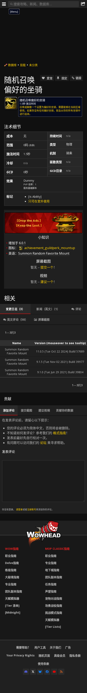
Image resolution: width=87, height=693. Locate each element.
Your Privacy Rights (20, 655)
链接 (78, 78)
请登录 (19, 509)
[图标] (11, 103)
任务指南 (50, 584)
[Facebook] (47, 672)
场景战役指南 (53, 605)
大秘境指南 (12, 577)
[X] (33, 672)
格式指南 (59, 433)
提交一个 (46, 267)
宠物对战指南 (53, 598)
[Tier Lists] (53, 627)
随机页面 (44, 655)
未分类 (33, 65)
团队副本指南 (13, 591)
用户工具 (40, 647)
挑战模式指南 (53, 613)
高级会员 (59, 655)
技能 (23, 65)
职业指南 (10, 556)
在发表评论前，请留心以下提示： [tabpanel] (37, 464)
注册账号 (31, 509)
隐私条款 (75, 655)
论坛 (43, 442)
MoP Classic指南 (57, 549)
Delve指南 (12, 563)
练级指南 (10, 570)
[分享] (83, 4)
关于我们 (55, 647)
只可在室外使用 (39, 201)
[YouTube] (54, 672)
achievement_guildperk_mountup (49, 248)
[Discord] (26, 672)
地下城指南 (52, 570)
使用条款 (43, 664)
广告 (68, 647)
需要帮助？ (23, 647)
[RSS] (61, 672)
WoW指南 (12, 549)
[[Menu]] (4, 4)
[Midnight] (12, 612)
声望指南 (50, 591)
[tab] (15, 309)
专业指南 (10, 584)
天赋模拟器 (12, 598)
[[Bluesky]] (40, 672)
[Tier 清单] (12, 605)
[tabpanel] (43, 359)
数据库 (12, 65)
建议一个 (46, 282)
